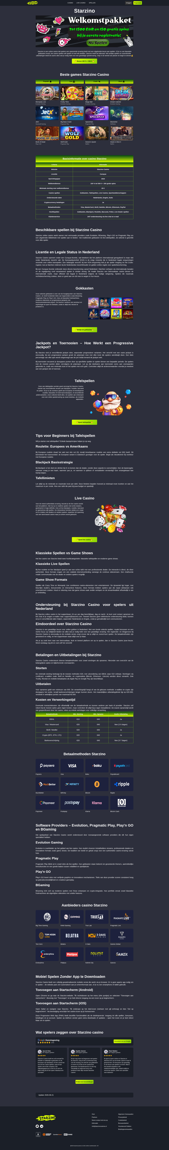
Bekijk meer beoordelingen (84, 1082)
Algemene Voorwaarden (125, 1114)
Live (70, 81)
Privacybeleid (122, 1117)
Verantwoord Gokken (124, 1126)
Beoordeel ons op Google (122, 1041)
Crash (95, 81)
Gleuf (120, 81)
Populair (46, 81)
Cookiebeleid (122, 1120)
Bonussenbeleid (123, 1123)
